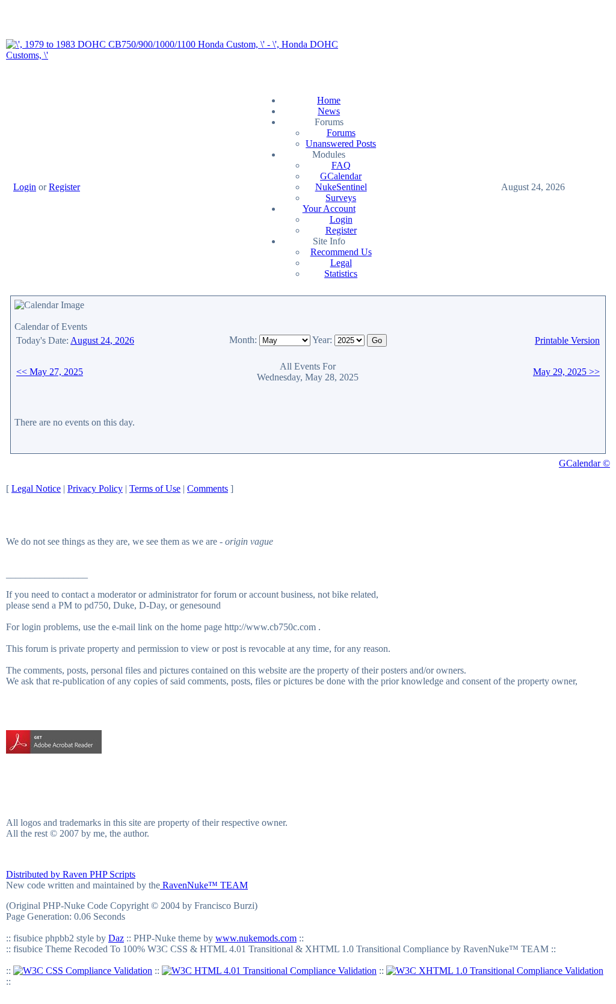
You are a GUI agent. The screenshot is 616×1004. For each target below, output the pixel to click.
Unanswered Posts (341, 143)
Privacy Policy (95, 488)
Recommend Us (341, 252)
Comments (207, 488)
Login (24, 187)
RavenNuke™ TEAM (204, 885)
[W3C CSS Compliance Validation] (82, 970)
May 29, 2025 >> (566, 372)
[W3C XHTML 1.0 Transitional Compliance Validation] (494, 970)
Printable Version (567, 340)
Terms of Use (154, 488)
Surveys (340, 198)
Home (328, 100)
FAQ (341, 165)
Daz (116, 938)
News (329, 111)
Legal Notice (36, 488)
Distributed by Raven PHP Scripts (70, 874)
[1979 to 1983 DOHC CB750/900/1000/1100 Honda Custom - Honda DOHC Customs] (187, 55)
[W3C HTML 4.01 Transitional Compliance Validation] (269, 970)
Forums (341, 133)
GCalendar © (584, 463)
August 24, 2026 (102, 340)
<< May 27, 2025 (49, 372)
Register (64, 187)
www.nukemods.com (256, 938)
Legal (341, 263)
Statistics (340, 273)
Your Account (329, 208)
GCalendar (341, 176)
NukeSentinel (341, 187)
